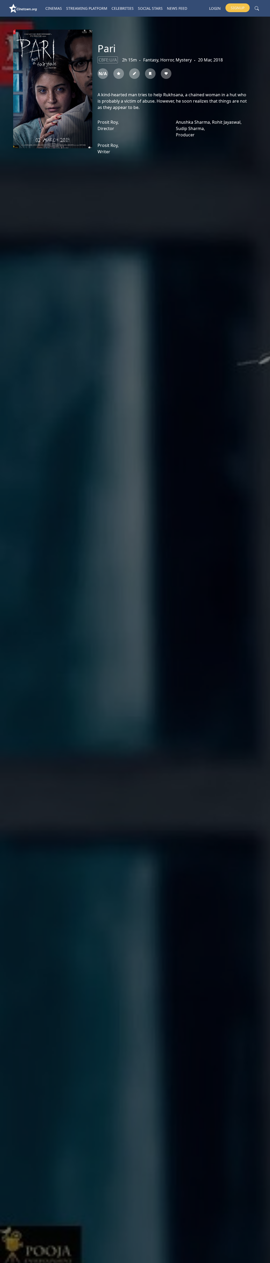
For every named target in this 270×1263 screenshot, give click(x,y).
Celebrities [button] (123, 8)
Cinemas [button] (53, 8)
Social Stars (150, 8)
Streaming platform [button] (86, 8)
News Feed (177, 8)
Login (215, 8)
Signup (237, 7)
